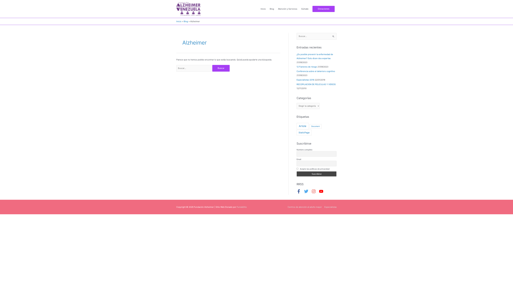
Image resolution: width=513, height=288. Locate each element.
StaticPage (304, 132)
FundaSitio (242, 207)
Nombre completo (304, 150)
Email (299, 159)
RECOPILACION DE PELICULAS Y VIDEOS (316, 84)
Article (302, 126)
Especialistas (330, 207)
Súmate (304, 9)
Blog (272, 9)
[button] (323, 9)
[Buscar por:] (194, 68)
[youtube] (322, 191)
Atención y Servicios (287, 9)
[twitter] (307, 191)
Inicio (263, 9)
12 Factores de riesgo (307, 66)
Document (315, 126)
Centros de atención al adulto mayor (305, 207)
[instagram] (315, 191)
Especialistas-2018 (305, 80)
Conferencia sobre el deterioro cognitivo (316, 71)
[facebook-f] (300, 191)
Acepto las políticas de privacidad (314, 169)
